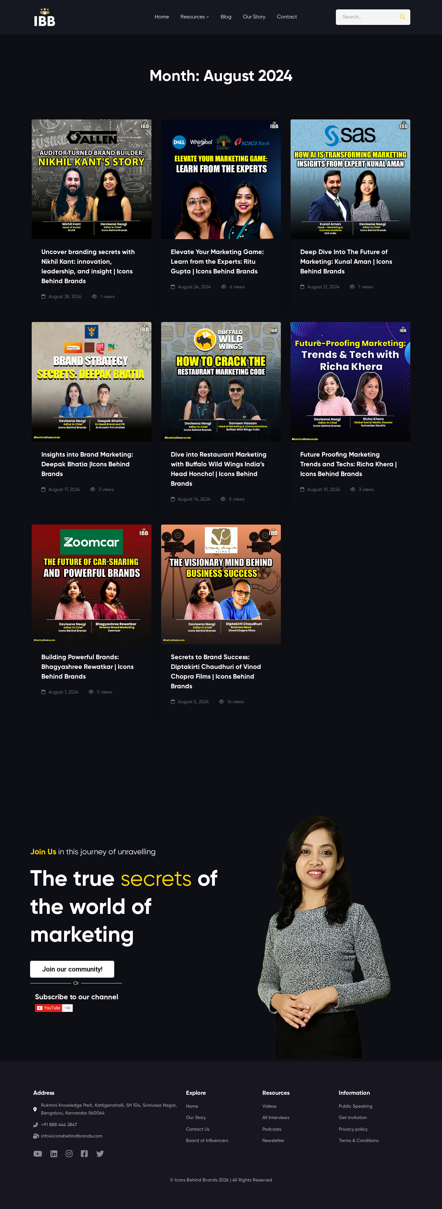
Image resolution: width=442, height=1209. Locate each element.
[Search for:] (373, 17)
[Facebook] (84, 1153)
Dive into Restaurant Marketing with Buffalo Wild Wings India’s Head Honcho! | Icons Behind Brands (219, 469)
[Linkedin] (53, 1153)
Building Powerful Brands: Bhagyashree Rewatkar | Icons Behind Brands (87, 667)
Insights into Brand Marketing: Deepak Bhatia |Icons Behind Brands (87, 465)
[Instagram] (69, 1153)
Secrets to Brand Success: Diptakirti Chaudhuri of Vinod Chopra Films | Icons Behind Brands (216, 672)
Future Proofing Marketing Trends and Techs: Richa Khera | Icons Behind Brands (348, 465)
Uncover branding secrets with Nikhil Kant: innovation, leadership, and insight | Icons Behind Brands (88, 267)
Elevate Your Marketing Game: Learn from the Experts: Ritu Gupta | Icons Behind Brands (217, 262)
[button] (72, 969)
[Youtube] (37, 1153)
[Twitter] (100, 1153)
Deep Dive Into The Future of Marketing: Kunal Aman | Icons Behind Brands (346, 262)
